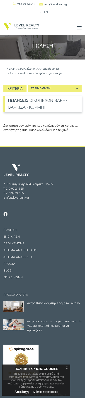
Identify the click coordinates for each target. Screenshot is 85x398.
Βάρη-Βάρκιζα (43, 73)
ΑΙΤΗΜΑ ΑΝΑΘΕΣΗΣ (18, 257)
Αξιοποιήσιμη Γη (49, 68)
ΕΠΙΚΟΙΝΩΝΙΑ (13, 277)
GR (39, 12)
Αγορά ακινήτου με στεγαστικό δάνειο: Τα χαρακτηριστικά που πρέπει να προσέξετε (54, 325)
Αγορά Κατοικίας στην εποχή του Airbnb (53, 303)
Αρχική (11, 68)
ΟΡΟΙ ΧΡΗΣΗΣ (13, 243)
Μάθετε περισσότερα (45, 391)
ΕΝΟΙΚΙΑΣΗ (11, 236)
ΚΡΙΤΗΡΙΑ (14, 88)
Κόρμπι (59, 73)
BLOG (7, 270)
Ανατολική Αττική (21, 73)
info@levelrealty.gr (56, 4)
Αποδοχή (22, 391)
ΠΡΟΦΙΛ (9, 263)
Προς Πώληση (27, 68)
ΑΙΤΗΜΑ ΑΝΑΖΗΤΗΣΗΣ (20, 250)
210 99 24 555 (26, 4)
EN (46, 12)
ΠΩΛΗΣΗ (10, 229)
